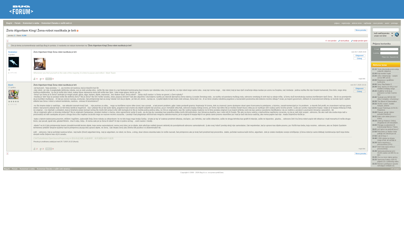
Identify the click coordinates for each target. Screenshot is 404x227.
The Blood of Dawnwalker (387, 101)
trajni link (362, 79)
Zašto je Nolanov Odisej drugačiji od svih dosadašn (387, 122)
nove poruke (378, 23)
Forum (18, 23)
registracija (346, 23)
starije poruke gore (360, 41)
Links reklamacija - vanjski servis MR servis (387, 77)
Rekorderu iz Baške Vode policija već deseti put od (387, 132)
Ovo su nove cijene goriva (387, 157)
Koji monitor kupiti (384, 73)
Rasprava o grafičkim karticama (385, 81)
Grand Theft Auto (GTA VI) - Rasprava (388, 109)
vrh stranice (395, 169)
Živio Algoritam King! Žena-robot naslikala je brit (109, 45)
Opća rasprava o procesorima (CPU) (384, 143)
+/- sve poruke (330, 41)
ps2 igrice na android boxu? (387, 129)
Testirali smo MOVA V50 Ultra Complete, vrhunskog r (388, 98)
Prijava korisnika (382, 43)
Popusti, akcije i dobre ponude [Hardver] (385, 113)
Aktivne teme (380, 65)
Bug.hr (9, 23)
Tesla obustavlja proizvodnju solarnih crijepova (388, 70)
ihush (11, 85)
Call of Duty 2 (382, 136)
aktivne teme (357, 23)
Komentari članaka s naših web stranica (59, 23)
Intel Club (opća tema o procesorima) (386, 148)
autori (387, 23)
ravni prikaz (344, 41)
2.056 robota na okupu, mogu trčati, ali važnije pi (386, 139)
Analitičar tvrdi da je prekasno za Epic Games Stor (387, 93)
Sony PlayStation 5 (384, 84)
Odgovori (359, 55)
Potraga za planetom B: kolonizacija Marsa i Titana (387, 126)
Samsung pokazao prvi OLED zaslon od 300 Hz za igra (387, 153)
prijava (336, 23)
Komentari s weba (31, 23)
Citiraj (359, 58)
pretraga (394, 23)
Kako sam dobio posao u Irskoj (386, 117)
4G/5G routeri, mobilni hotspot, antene (385, 105)
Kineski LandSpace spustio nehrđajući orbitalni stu (387, 165)
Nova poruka (361, 30)
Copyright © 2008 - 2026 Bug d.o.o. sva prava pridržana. (202, 172)
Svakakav (13, 52)
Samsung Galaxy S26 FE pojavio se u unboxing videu (387, 160)
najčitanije (367, 23)
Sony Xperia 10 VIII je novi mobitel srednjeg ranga (387, 88)
